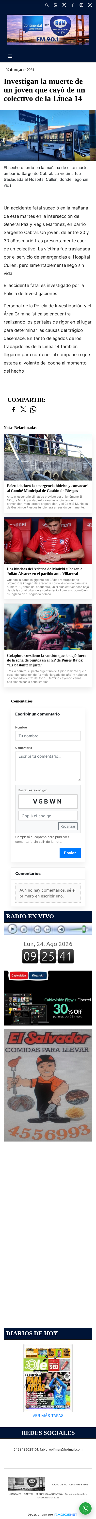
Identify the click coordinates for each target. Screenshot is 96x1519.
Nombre (21, 727)
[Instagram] (81, 5)
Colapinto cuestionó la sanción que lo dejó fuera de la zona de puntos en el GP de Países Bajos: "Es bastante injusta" (46, 660)
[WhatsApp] (55, 5)
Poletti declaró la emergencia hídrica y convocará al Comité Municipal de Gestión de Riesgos (48, 488)
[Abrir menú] (10, 56)
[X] (64, 5)
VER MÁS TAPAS (48, 1415)
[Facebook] (72, 5)
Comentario (23, 748)
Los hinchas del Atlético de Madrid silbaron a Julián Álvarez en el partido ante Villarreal (44, 571)
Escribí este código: (32, 790)
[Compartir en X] (23, 410)
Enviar (70, 852)
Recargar (68, 826)
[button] (47, 5)
